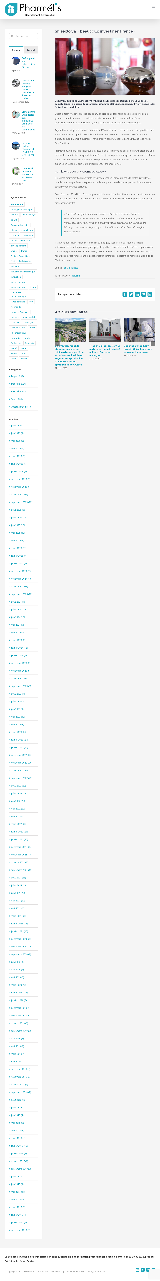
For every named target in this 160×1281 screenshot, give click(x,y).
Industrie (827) (18, 383)
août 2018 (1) (18, 1099)
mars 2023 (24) (18, 732)
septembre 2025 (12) (21, 502)
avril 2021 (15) (18, 908)
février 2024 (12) (19, 647)
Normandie (16, 307)
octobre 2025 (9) (19, 494)
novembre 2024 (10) (21, 578)
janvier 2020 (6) (19, 1000)
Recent (31, 50)
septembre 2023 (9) (21, 686)
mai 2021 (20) (18, 900)
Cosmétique (27, 230)
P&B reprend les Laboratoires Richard (28, 62)
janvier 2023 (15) (19, 747)
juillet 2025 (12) (19, 517)
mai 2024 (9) (17, 624)
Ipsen (33, 287)
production (16, 338)
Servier (14, 353)
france (24, 251)
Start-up (25, 353)
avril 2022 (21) (18, 816)
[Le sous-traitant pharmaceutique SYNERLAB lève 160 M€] (16, 143)
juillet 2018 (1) (18, 1107)
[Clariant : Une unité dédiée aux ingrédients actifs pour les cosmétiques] (16, 112)
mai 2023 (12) (18, 716)
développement (18, 245)
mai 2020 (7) (17, 969)
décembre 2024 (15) (21, 571)
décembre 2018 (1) (20, 1069)
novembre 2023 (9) (20, 670)
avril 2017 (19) (18, 1199)
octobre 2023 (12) (20, 678)
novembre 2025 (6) (20, 486)
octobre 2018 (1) (19, 1084)
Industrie (76, 275)
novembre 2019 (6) (20, 1015)
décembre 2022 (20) (21, 754)
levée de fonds (18, 301)
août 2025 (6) (18, 509)
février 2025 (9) (18, 555)
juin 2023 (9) (17, 709)
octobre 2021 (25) (20, 862)
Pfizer (32, 327)
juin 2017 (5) (17, 1184)
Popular (16, 50)
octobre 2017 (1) (19, 1161)
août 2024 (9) (18, 601)
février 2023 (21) (19, 739)
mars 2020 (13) (18, 984)
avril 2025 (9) (17, 540)
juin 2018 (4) (17, 1115)
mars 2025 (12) (18, 548)
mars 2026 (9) (18, 456)
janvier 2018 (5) (19, 1153)
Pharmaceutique (18, 333)
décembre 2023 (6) (20, 663)
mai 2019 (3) (17, 1038)
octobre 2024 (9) (19, 586)
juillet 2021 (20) (19, 885)
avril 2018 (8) (17, 1130)
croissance (28, 235)
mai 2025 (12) (18, 532)
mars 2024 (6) (18, 640)
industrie (15, 266)
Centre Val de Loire (20, 225)
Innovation (16, 277)
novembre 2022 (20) (21, 762)
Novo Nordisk (29, 317)
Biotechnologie (29, 214)
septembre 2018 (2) (21, 1092)
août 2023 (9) (18, 693)
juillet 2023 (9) (18, 701)
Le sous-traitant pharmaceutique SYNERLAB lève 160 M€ (28, 149)
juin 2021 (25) (18, 892)
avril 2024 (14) (18, 632)
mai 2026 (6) (17, 440)
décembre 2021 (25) (21, 846)
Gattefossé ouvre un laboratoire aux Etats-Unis (27, 174)
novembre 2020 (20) (21, 946)
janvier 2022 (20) (19, 839)
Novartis (15, 317)
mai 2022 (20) (18, 808)
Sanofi (14, 348)
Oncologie (28, 322)
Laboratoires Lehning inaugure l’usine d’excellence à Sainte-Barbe (28, 89)
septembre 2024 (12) (21, 594)
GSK (13, 261)
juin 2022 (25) (18, 800)
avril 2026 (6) (17, 448)
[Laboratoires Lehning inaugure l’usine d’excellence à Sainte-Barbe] (16, 81)
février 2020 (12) (19, 992)
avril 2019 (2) (17, 1046)
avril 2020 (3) (17, 977)
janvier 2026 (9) (19, 471)
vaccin (14, 358)
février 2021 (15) (19, 923)
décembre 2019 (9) (20, 1007)
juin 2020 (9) (17, 961)
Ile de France (25, 261)
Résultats (29, 343)
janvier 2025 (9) (19, 563)
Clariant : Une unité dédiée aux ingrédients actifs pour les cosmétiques (28, 120)
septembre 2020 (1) (21, 954)
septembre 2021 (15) (21, 869)
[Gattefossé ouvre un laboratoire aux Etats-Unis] (16, 168)
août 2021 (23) (18, 877)
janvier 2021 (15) (19, 931)
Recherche (16, 343)
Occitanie (15, 322)
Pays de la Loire (18, 327)
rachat (28, 338)
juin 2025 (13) (18, 525)
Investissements (18, 287)
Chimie (14, 230)
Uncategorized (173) (21, 406)
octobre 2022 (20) (20, 770)
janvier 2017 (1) (19, 1222)
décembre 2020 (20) (21, 938)
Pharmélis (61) (18, 391)
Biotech (14, 214)
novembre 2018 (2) (20, 1076)
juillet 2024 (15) (19, 609)
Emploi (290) (17, 376)
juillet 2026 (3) (18, 425)
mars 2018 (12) (18, 1138)
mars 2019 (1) (18, 1053)
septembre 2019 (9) (21, 1030)
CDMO (14, 220)
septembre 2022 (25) (21, 777)
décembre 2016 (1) (20, 1230)
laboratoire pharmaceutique (18, 294)
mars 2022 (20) (18, 823)
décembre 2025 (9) (20, 479)
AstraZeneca (17, 204)
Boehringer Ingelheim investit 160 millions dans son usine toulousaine (138, 349)
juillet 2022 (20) (19, 793)
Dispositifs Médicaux (20, 240)
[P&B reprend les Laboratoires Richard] (16, 58)
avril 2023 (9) (17, 724)
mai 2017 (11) (18, 1191)
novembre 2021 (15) (21, 854)
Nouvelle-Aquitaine (20, 312)
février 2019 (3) (18, 1061)
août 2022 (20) (18, 785)
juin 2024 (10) (18, 617)
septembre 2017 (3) (21, 1168)
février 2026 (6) (18, 463)
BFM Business (71, 267)
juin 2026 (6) (17, 433)
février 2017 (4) (18, 1214)
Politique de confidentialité (50, 1271)
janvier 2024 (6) (19, 655)
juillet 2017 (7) (18, 1176)
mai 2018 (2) (17, 1122)
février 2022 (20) (19, 831)
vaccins (24, 358)
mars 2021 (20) (18, 915)
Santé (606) (17, 399)
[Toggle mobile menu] (153, 6)
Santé (23, 348)
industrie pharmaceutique (23, 271)
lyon (31, 301)
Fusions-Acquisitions (20, 256)
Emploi (14, 251)
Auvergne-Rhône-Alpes (22, 209)
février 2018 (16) (19, 1145)
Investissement (18, 282)
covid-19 (15, 235)
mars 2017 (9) (18, 1207)
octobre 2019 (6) (19, 1023)
